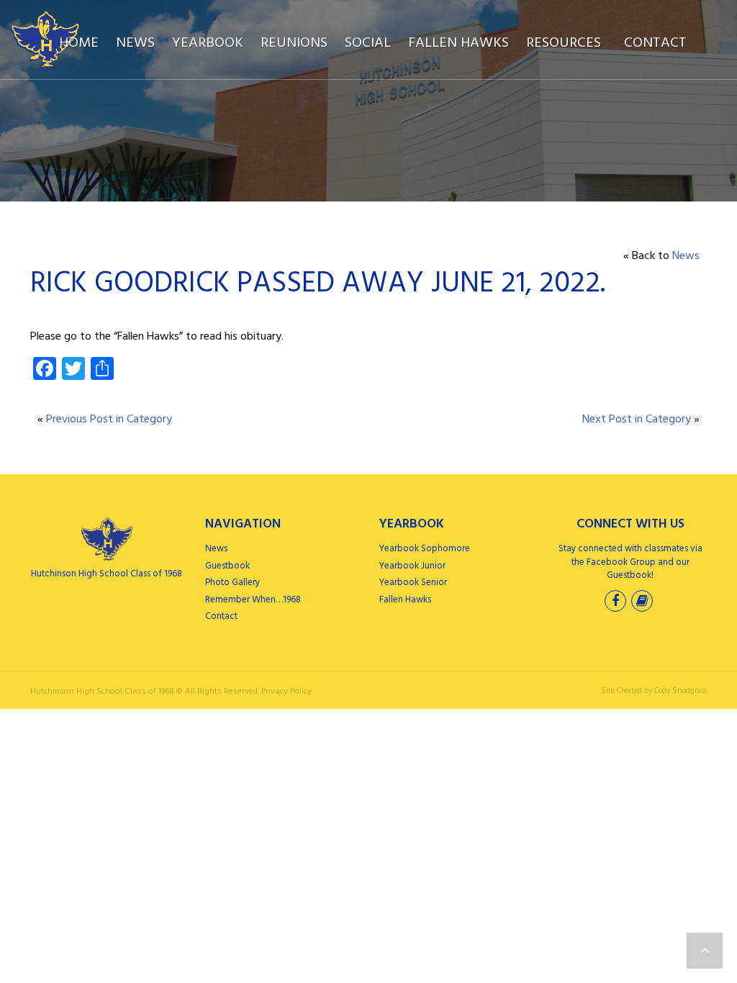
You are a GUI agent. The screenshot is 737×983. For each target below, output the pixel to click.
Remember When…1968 (253, 599)
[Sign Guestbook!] (643, 602)
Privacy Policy (286, 691)
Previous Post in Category (109, 419)
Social (368, 43)
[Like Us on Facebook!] (617, 602)
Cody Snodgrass (680, 690)
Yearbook (207, 43)
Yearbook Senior (413, 582)
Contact (655, 43)
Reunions (294, 43)
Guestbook (227, 566)
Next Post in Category (636, 419)
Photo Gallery (232, 582)
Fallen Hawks (458, 43)
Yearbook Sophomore (424, 548)
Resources (563, 43)
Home (79, 43)
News (135, 43)
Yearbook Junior (412, 566)
